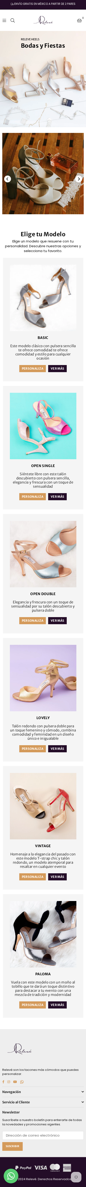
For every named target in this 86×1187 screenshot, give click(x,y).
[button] (79, 20)
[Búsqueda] (12, 20)
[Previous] (7, 179)
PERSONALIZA (32, 369)
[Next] (78, 179)
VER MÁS (57, 369)
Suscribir (12, 1146)
